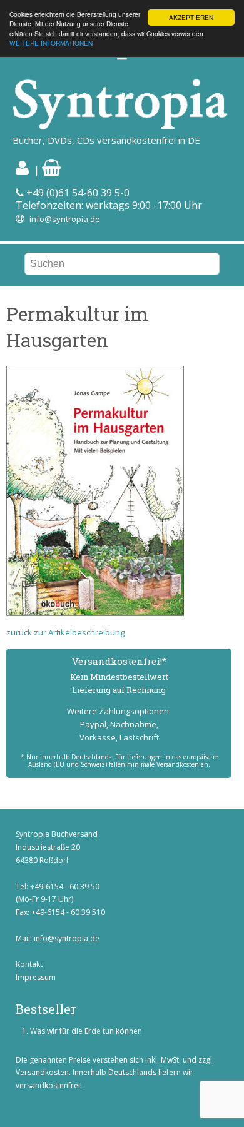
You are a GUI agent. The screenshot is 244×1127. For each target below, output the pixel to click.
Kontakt (29, 964)
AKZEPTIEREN (191, 17)
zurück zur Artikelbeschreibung (65, 632)
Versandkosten (42, 1072)
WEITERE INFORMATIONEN (51, 43)
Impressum (36, 977)
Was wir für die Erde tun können (86, 1031)
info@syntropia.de (64, 219)
